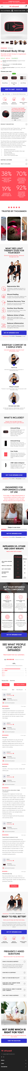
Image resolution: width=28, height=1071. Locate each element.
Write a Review (21, 685)
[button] (3, 42)
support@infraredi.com (9, 1054)
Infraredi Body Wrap (11, 729)
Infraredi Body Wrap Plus (12, 828)
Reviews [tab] (5, 681)
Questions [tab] (12, 681)
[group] (14, 26)
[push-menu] (2, 6)
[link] (5, 80)
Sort (13, 689)
